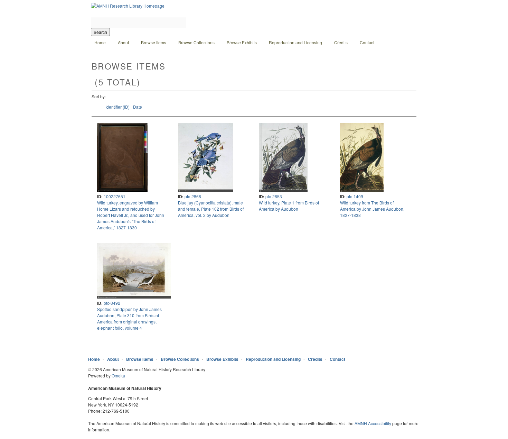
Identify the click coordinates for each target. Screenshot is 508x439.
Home (100, 42)
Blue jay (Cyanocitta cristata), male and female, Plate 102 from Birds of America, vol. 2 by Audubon (211, 209)
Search (100, 32)
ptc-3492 (112, 303)
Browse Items (153, 42)
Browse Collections (196, 42)
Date (137, 107)
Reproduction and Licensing (295, 42)
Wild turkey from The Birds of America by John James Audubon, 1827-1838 (372, 209)
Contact (367, 42)
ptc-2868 (193, 196)
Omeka (118, 375)
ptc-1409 (355, 196)
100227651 (114, 196)
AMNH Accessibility (373, 423)
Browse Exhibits (242, 42)
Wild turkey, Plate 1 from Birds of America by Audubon (289, 206)
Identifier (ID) (117, 107)
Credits (341, 42)
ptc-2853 (273, 196)
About (123, 42)
